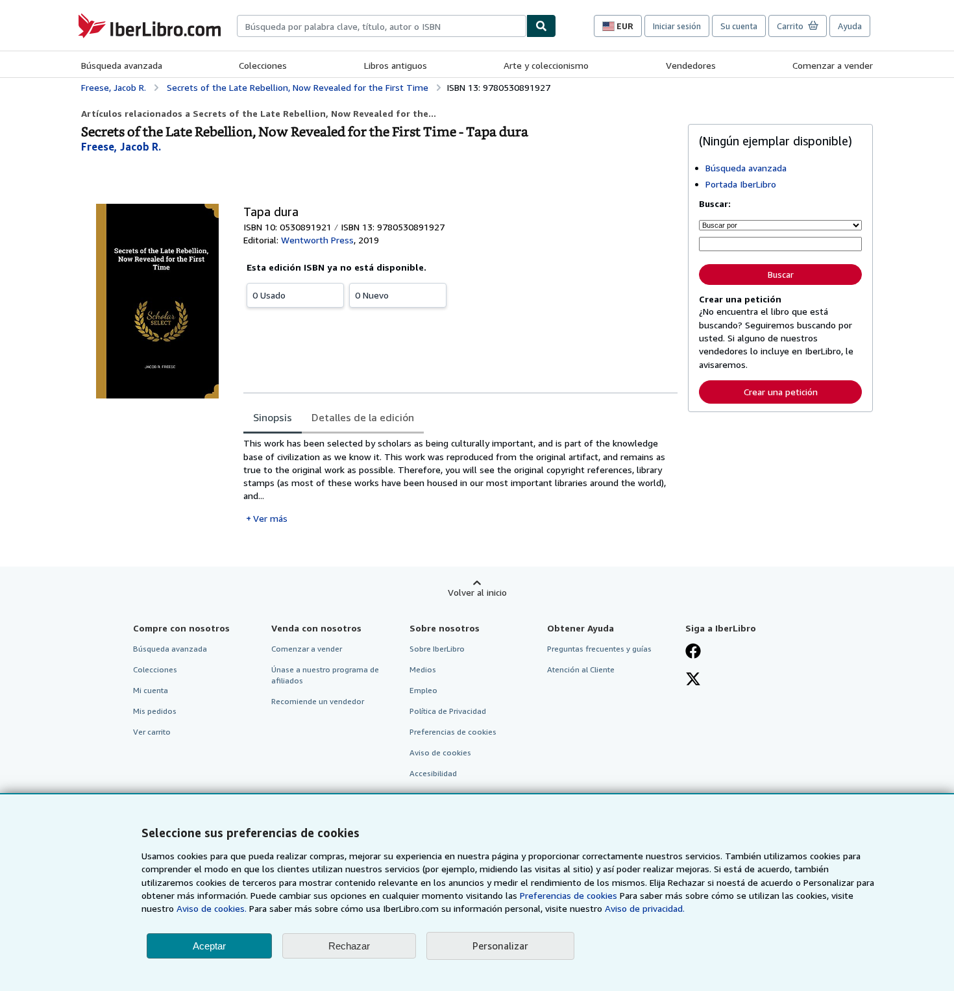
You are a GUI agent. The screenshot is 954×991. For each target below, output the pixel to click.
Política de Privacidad (448, 711)
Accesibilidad (433, 773)
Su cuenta (738, 26)
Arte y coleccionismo (546, 65)
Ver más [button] (270, 518)
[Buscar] (541, 26)
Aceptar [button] (209, 945)
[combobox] (381, 26)
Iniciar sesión (677, 26)
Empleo (423, 690)
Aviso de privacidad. (645, 908)
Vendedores (691, 65)
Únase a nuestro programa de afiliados (325, 675)
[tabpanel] (460, 480)
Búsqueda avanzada (121, 65)
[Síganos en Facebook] (693, 652)
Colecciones (263, 65)
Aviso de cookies (440, 752)
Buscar (781, 274)
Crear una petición (781, 391)
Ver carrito (152, 732)
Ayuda (850, 26)
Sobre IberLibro (437, 649)
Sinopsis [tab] (272, 417)
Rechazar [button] (349, 945)
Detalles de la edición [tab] (363, 417)
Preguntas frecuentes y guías (599, 649)
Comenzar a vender (832, 65)
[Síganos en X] (693, 680)
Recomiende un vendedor (317, 701)
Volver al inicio (477, 592)
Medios (423, 669)
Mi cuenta (150, 690)
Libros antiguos (395, 65)
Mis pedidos (155, 711)
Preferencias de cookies (568, 895)
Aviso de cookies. (212, 908)
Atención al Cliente (581, 669)
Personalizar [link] (500, 945)
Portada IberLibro (740, 184)
